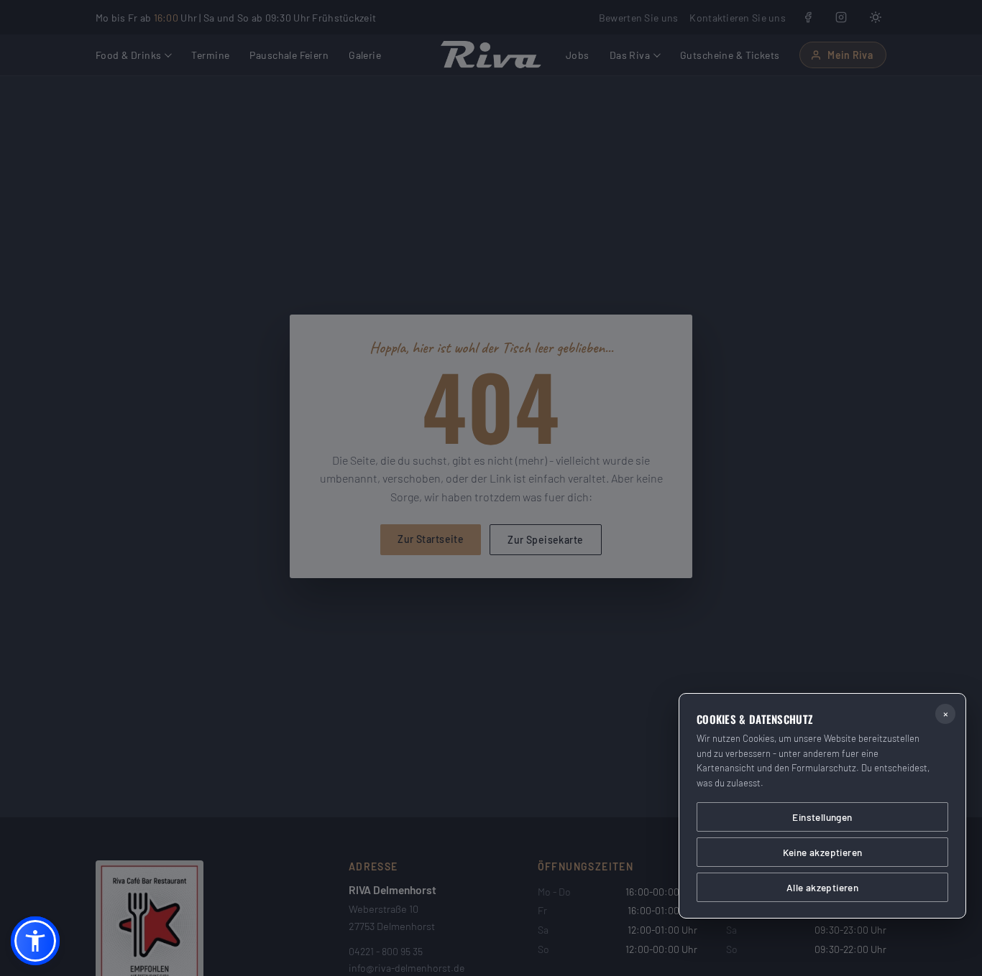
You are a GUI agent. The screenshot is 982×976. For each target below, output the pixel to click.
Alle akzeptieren (822, 887)
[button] (35, 941)
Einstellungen (822, 817)
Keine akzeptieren (823, 852)
